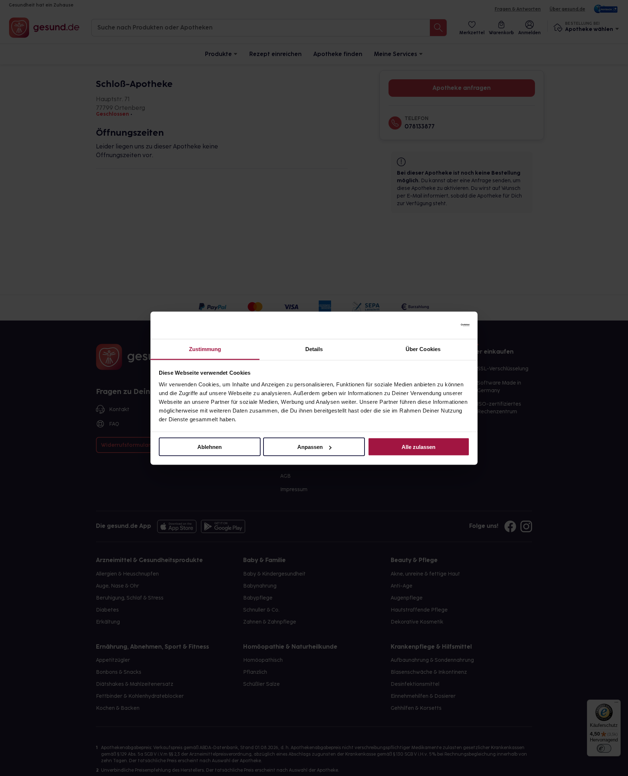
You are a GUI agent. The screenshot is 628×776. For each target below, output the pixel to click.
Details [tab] (314, 349)
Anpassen (310, 447)
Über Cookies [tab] (423, 349)
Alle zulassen (418, 447)
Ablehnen (209, 447)
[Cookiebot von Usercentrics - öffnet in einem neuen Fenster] (438, 325)
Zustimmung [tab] (205, 349)
